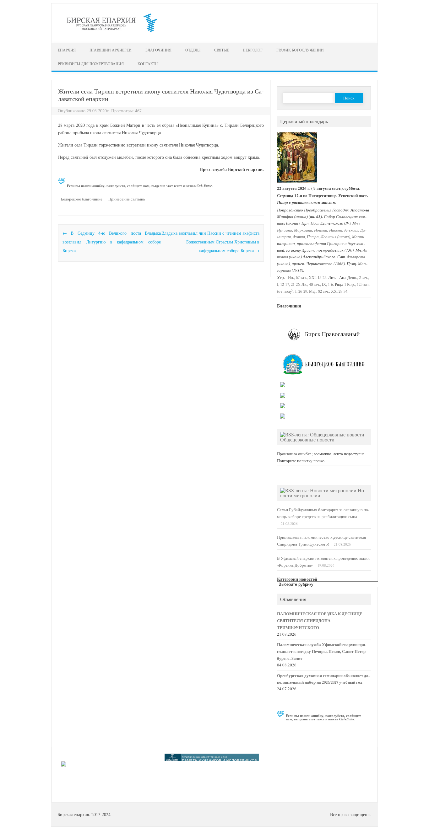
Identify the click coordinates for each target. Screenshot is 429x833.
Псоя (315, 223)
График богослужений (300, 49)
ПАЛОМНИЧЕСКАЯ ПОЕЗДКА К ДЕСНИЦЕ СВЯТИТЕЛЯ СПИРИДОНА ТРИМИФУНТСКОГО (319, 620)
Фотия (299, 236)
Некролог (253, 49)
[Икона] (297, 181)
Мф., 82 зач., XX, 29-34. (328, 291)
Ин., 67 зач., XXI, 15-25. (307, 277)
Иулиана (284, 229)
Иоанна (320, 229)
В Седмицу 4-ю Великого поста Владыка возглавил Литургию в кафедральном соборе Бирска (111, 242)
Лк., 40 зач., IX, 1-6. (317, 284)
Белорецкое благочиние (81, 199)
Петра (313, 236)
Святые (221, 49)
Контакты (148, 63)
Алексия (351, 229)
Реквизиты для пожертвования (91, 63)
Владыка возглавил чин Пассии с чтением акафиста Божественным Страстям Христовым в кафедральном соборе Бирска (210, 242)
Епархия (67, 49)
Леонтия (328, 236)
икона (301, 216)
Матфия (285, 216)
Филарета (356, 256)
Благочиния (158, 49)
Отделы (192, 49)
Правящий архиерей (111, 49)
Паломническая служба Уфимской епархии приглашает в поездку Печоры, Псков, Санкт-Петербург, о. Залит (322, 651)
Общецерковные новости (307, 439)
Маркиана (303, 229)
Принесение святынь (126, 199)
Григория (335, 243)
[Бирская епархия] (112, 32)
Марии (358, 236)
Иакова (335, 229)
